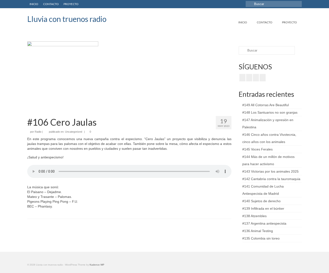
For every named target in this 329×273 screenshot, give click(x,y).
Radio (38, 131)
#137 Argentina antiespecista (264, 223)
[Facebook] (242, 77)
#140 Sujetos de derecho (261, 201)
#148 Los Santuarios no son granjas (269, 112)
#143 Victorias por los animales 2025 (270, 171)
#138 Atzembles (254, 216)
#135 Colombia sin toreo (261, 238)
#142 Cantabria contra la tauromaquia (271, 179)
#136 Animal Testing (257, 231)
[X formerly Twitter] (249, 77)
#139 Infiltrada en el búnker (263, 208)
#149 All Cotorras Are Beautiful (265, 105)
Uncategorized (73, 131)
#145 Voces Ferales (257, 149)
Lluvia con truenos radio (66, 19)
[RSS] (263, 77)
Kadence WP (97, 264)
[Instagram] (256, 77)
